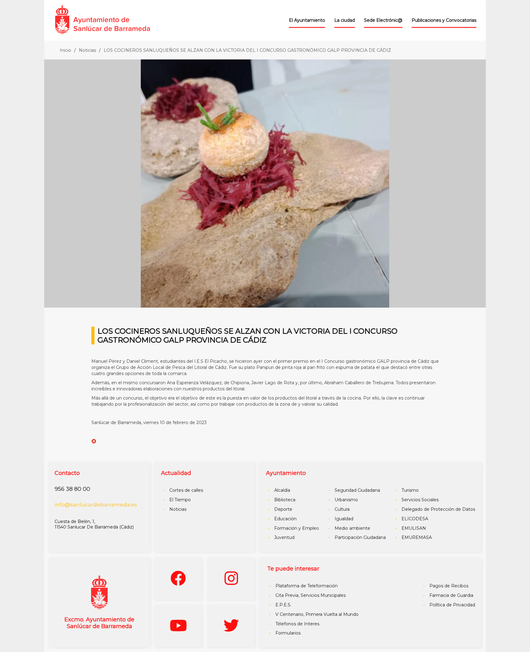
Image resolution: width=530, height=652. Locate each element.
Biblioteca (284, 499)
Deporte (283, 509)
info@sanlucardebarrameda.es (96, 505)
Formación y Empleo (296, 528)
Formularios (288, 633)
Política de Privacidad (452, 605)
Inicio (65, 50)
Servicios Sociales (420, 499)
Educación (285, 518)
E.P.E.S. (283, 605)
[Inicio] (113, 18)
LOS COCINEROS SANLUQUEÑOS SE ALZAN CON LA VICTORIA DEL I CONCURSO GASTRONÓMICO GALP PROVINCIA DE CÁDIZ (247, 50)
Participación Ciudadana (360, 537)
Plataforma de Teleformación (306, 586)
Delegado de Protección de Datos (438, 509)
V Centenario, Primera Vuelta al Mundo (317, 614)
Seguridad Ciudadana (357, 490)
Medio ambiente (352, 528)
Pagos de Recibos (448, 586)
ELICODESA (414, 518)
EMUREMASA (416, 537)
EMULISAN (413, 528)
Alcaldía (282, 490)
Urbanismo (346, 499)
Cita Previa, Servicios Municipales (310, 595)
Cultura (342, 509)
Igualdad (344, 518)
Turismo (410, 490)
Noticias (87, 50)
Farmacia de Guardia (451, 595)
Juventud (284, 537)
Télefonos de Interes (297, 624)
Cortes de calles (186, 490)
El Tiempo (180, 499)
